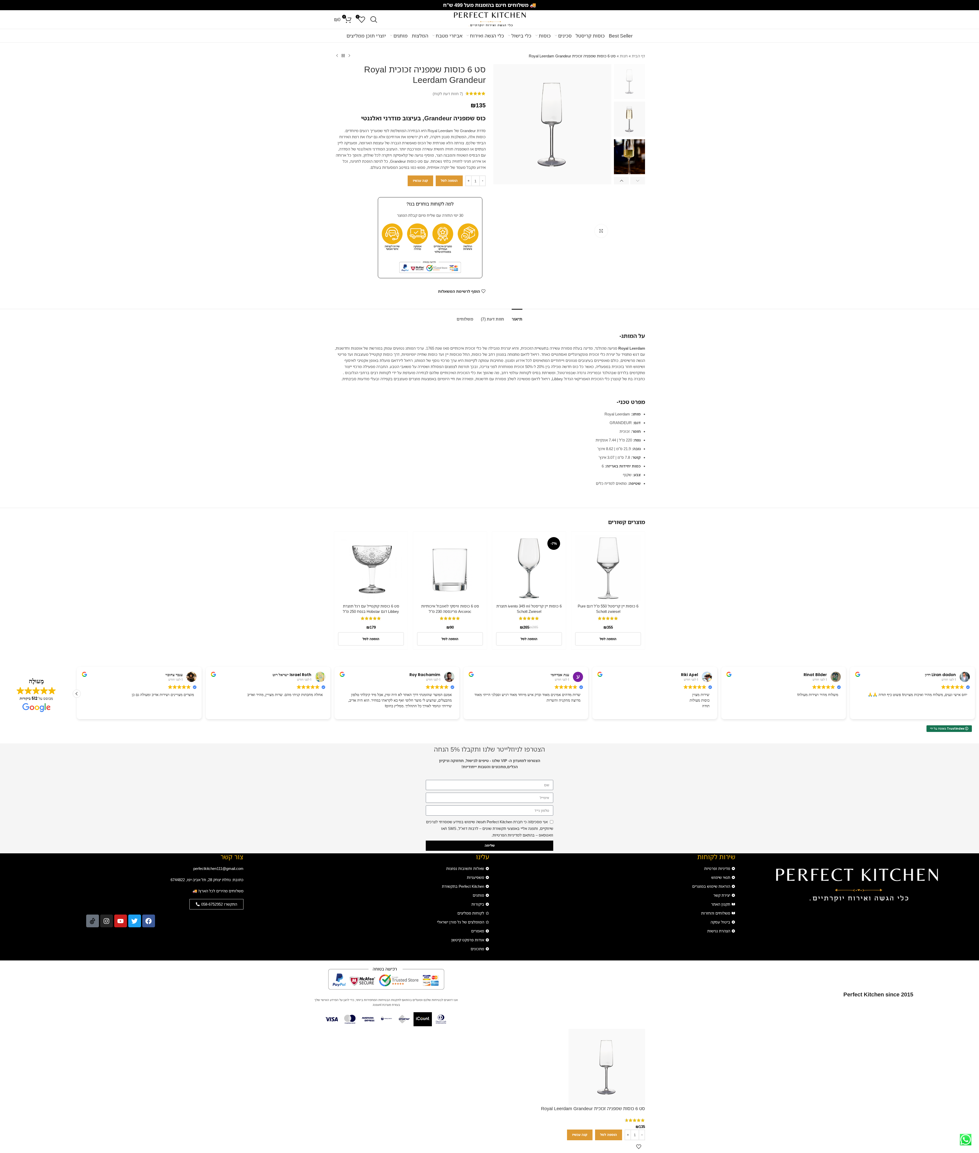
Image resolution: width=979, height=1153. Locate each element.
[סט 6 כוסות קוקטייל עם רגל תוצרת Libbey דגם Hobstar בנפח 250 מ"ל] (371, 568)
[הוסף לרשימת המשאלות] (638, 1146)
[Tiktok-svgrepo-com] (92, 921)
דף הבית (638, 55)
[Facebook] (148, 921)
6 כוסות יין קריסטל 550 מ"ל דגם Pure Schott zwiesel (608, 608)
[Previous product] (349, 56)
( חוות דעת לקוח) (448, 93)
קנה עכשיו (420, 180)
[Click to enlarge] (601, 230)
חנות (624, 55)
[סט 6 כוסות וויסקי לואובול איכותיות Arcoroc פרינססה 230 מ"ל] (450, 568)
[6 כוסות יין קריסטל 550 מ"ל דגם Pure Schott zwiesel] (608, 568)
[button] (637, 180)
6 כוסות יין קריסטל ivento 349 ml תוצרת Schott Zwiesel (529, 608)
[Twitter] (134, 921)
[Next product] (337, 56)
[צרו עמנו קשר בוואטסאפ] (965, 1139)
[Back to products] (343, 56)
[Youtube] (120, 921)
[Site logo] (489, 19)
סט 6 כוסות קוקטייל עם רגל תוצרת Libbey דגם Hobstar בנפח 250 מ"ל (371, 608)
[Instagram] (106, 921)
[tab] (517, 316)
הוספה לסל (449, 180)
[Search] (374, 20)
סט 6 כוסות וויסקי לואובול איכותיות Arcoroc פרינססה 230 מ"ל (450, 608)
